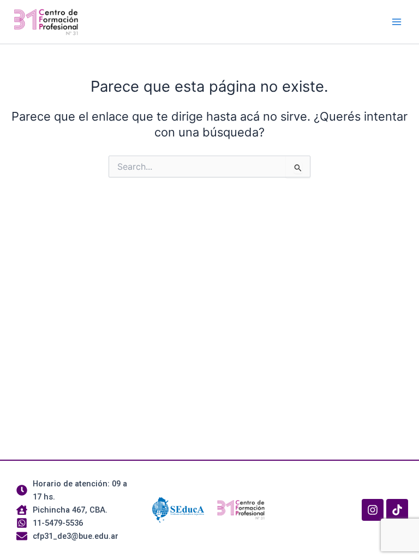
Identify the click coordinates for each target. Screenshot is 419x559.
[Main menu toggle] (396, 21)
